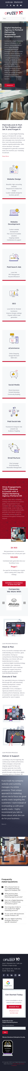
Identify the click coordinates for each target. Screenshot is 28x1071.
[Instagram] (15, 975)
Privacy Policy (16, 1063)
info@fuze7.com (18, 2)
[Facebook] (3, 975)
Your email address (8, 1025)
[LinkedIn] (11, 975)
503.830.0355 (9, 2)
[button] (3, 603)
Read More (5, 156)
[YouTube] (19, 975)
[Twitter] (7, 975)
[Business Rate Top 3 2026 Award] (7, 1041)
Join (5, 1032)
